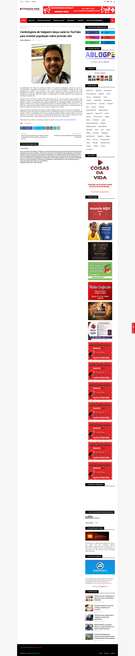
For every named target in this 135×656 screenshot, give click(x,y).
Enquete (93, 107)
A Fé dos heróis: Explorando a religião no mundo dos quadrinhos (104, 617)
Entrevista (101, 107)
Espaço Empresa (103, 110)
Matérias (103, 123)
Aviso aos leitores (91, 94)
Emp (87, 107)
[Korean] (94, 77)
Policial (108, 129)
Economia (102, 103)
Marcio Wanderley (25, 40)
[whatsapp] (114, 1)
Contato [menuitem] (80, 20)
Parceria (27, 1)
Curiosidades (32, 26)
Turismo (103, 146)
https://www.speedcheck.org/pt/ (102, 583)
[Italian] (106, 80)
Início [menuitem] (24, 20)
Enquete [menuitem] (32, 20)
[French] (94, 80)
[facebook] (105, 1)
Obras (96, 129)
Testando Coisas (105, 142)
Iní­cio (21, 1)
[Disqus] (51, 233)
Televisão (95, 142)
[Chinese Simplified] (102, 77)
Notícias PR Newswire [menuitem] (94, 20)
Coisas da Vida (37, 647)
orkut (102, 129)
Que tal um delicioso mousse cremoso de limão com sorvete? (103, 607)
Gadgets (107, 116)
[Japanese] (98, 77)
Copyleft (22, 647)
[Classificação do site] (97, 540)
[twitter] (108, 1)
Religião (108, 136)
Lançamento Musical (92, 123)
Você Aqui (89, 149)
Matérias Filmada (91, 126)
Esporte (107, 113)
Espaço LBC (89, 113)
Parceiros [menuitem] (71, 20)
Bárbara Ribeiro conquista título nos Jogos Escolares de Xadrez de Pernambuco (104, 626)
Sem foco (95, 139)
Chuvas (88, 97)
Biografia (101, 94)
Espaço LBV (99, 113)
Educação (110, 103)
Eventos (88, 116)
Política (88, 133)
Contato (34, 1)
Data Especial (107, 100)
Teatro (88, 142)
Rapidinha (100, 136)
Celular (108, 94)
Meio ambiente (103, 126)
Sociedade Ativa (104, 139)
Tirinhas (88, 146)
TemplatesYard (35, 653)
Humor (88, 120)
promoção (96, 133)
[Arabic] (90, 77)
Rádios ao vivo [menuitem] (59, 20)
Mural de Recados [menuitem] (44, 20)
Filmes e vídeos (97, 116)
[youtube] (108, 37)
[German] (98, 80)
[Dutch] (110, 80)
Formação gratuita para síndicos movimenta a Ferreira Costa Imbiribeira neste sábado (104, 636)
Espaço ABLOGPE (91, 110)
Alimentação (107, 90)
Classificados (97, 97)
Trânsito (95, 146)
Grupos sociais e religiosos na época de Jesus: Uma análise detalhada (104, 598)
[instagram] (111, 1)
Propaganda (104, 133)
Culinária (88, 100)
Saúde (88, 139)
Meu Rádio (89, 129)
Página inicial (23, 26)
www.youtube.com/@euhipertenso (65, 120)
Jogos (103, 120)
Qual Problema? (90, 136)
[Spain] (102, 80)
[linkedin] (108, 42)
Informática (96, 120)
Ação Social (89, 90)
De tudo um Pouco (91, 103)
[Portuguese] (110, 77)
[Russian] (106, 77)
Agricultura (99, 90)
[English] (90, 80)
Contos (105, 97)
